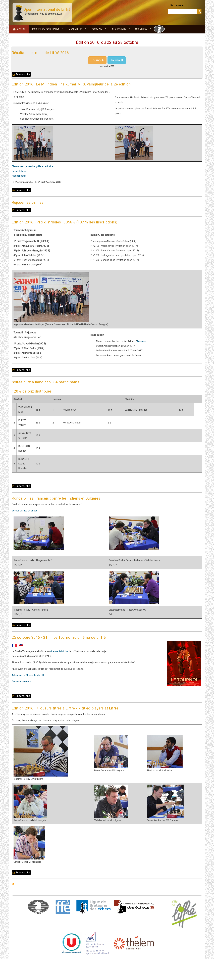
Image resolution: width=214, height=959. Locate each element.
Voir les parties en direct (24, 510)
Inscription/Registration (44, 29)
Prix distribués (19, 171)
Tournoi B (116, 60)
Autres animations (21, 681)
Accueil (21, 29)
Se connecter (177, 5)
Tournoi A (97, 60)
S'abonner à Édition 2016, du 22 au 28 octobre (13, 884)
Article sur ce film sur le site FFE (28, 675)
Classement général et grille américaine (33, 166)
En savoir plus (23, 75)
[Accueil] (18, 12)
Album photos (19, 175)
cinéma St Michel (59, 651)
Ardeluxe (141, 341)
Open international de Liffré (47, 9)
